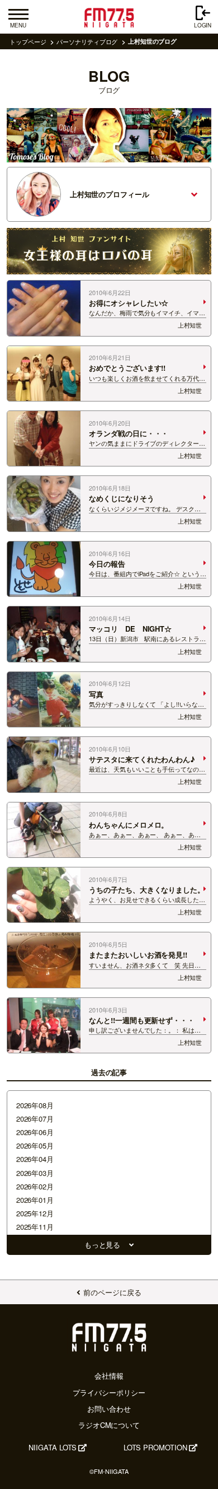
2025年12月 (35, 1213)
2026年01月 (35, 1199)
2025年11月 (35, 1226)
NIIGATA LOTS (53, 1447)
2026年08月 (35, 1105)
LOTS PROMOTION (155, 1447)
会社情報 (109, 1375)
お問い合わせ (109, 1408)
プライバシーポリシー (109, 1392)
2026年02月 (35, 1186)
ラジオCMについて (109, 1425)
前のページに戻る (112, 1292)
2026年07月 (35, 1118)
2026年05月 (35, 1145)
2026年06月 (35, 1132)
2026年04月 (35, 1159)
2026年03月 (35, 1173)
